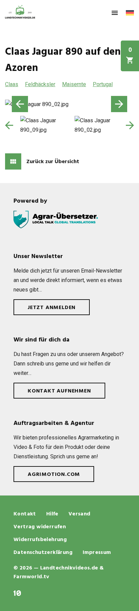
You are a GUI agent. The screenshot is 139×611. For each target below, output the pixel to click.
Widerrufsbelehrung (40, 539)
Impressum (97, 552)
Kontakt (24, 514)
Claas (11, 84)
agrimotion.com (54, 474)
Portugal (103, 84)
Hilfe (52, 514)
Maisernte (74, 84)
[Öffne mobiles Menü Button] (115, 13)
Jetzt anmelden (52, 307)
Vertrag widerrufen (39, 527)
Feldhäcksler (40, 84)
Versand (79, 514)
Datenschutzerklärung (43, 552)
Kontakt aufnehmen (59, 391)
